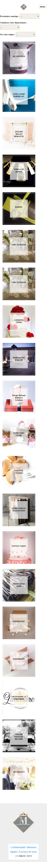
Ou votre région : (7, 34)
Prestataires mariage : (9, 16)
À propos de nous (28, 851)
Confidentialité (17, 847)
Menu (42, 7)
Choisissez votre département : (13, 23)
